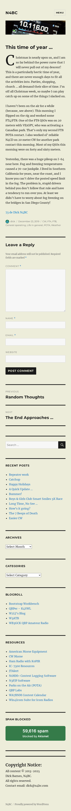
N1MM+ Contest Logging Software (32, 675)
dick (12, 221)
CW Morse (16, 656)
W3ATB (14, 618)
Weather (56, 225)
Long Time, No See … (23, 503)
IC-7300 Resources (21, 666)
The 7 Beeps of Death (23, 513)
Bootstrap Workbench (24, 603)
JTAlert (14, 671)
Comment (13, 266)
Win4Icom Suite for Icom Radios (31, 700)
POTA (47, 225)
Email (11, 335)
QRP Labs (15, 690)
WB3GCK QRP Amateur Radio (28, 623)
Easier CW (15, 518)
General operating (16, 225)
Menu (60, 12)
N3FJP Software (19, 680)
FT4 (49, 221)
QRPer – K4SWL (20, 608)
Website (11, 352)
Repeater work (19, 474)
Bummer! (15, 494)
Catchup (14, 479)
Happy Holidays (19, 484)
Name (11, 318)
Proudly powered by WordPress (32, 804)
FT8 (54, 221)
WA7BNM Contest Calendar (27, 695)
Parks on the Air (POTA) (25, 685)
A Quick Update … (21, 489)
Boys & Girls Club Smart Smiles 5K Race (36, 499)
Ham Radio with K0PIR (24, 661)
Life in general (35, 225)
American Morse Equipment (28, 651)
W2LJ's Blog (17, 613)
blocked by (40, 734)
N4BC (12, 12)
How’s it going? (19, 508)
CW (44, 221)
